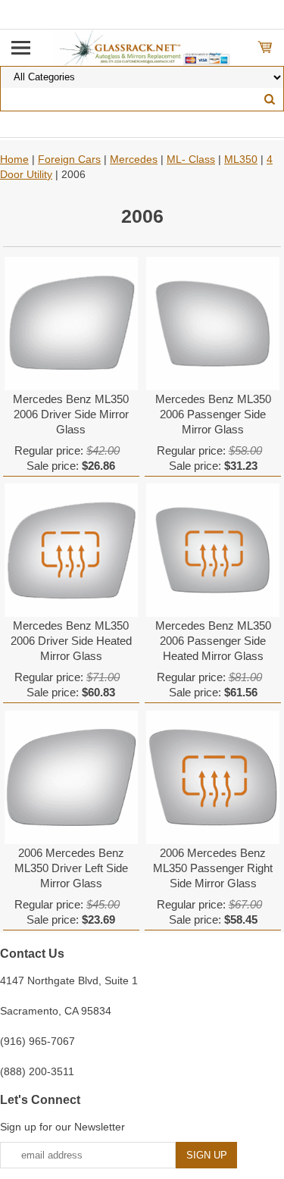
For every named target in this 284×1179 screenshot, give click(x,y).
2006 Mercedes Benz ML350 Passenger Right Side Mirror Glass (213, 868)
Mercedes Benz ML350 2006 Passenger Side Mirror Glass (213, 414)
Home (14, 159)
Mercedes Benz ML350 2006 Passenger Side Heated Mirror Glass (213, 640)
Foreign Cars (69, 159)
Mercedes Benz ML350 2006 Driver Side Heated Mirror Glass (71, 640)
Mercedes (134, 159)
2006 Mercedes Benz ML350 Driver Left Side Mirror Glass (71, 868)
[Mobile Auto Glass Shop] (142, 47)
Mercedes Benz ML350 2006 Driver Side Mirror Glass (71, 414)
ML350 (240, 159)
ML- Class (191, 159)
